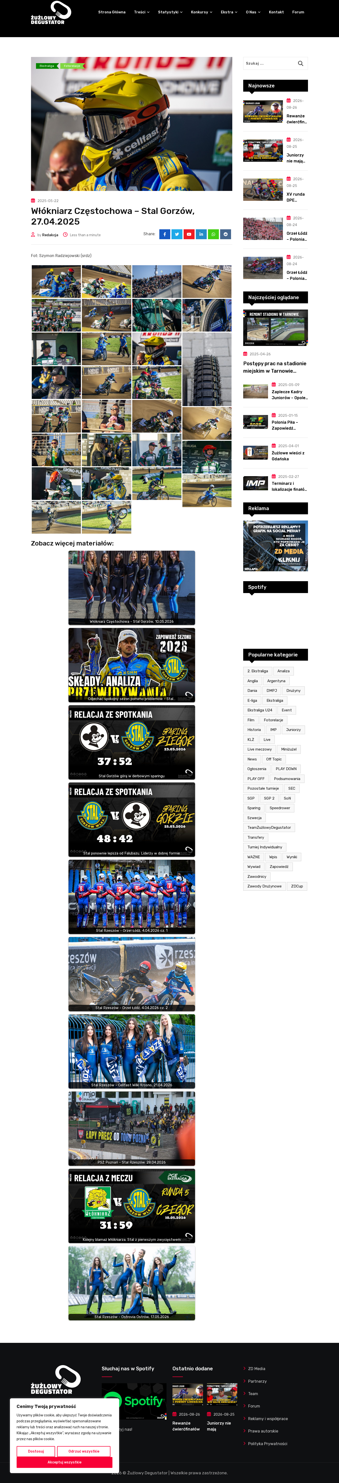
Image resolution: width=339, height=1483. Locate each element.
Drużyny (293, 690)
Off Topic (274, 759)
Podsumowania (287, 779)
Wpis (273, 857)
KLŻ (250, 739)
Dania (252, 690)
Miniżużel (289, 749)
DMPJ (272, 690)
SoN (287, 798)
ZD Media (256, 1368)
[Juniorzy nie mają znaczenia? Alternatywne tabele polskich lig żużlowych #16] (263, 150)
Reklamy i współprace (268, 1418)
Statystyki (168, 12)
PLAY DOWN (286, 769)
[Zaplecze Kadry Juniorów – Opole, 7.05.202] (255, 391)
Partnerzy (257, 1381)
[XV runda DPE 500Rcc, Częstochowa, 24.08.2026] (263, 190)
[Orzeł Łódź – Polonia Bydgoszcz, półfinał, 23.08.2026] (263, 268)
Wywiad (253, 866)
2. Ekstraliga (257, 671)
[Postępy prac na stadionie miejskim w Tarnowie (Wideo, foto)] (275, 328)
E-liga (252, 700)
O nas (251, 12)
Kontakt (276, 12)
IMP (273, 730)
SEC (291, 788)
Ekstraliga (275, 700)
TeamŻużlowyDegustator (269, 827)
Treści (139, 12)
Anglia (252, 681)
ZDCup (297, 886)
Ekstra (227, 12)
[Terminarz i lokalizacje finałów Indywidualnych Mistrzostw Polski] (255, 483)
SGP (251, 798)
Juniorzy (293, 730)
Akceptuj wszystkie (64, 1462)
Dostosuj (36, 1451)
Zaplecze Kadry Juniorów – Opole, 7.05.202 (289, 398)
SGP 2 (269, 798)
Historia (254, 730)
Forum (298, 12)
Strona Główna (112, 12)
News (252, 759)
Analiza (283, 671)
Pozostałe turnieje (263, 788)
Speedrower (280, 808)
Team (253, 1393)
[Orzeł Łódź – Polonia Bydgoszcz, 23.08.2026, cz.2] (263, 229)
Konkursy (199, 12)
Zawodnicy (256, 876)
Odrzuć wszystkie (83, 1451)
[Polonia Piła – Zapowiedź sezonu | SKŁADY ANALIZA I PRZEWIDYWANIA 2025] (255, 422)
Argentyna (276, 681)
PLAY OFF (256, 779)
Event (287, 710)
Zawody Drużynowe (264, 886)
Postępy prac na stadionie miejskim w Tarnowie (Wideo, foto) (274, 371)
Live (267, 739)
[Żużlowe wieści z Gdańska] (255, 453)
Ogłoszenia (256, 769)
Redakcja (50, 235)
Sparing (253, 808)
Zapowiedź (279, 866)
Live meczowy (259, 749)
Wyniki (292, 857)
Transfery (255, 837)
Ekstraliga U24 (259, 710)
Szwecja (254, 818)
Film (250, 720)
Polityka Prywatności (267, 1443)
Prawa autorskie (263, 1431)
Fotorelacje (273, 720)
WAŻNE (253, 857)
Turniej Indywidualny (264, 847)
